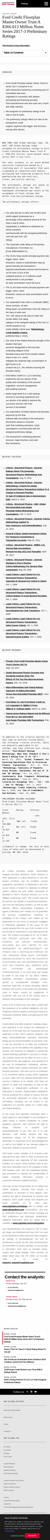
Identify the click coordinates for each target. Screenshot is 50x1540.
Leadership (7, 1504)
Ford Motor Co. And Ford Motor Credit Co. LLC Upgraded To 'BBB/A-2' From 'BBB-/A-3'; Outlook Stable (26, 705)
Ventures (6, 1453)
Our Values (7, 1447)
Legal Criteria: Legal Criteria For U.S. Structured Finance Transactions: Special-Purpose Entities (23, 633)
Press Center (8, 1456)
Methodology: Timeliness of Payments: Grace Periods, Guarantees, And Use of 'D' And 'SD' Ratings (26, 771)
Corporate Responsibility (11, 1500)
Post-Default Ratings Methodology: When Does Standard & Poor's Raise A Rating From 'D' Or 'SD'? (26, 754)
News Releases (9, 1467)
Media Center (8, 1417)
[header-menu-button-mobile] (46, 3)
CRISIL (6, 1424)
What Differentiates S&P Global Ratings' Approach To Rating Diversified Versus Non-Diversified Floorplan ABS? (25, 690)
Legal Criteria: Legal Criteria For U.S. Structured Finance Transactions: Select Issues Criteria (23, 622)
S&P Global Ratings (14, 1401)
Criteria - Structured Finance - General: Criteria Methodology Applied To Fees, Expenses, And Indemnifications (28, 522)
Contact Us (7, 1431)
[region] (25, 1527)
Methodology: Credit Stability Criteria (25, 787)
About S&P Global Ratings (12, 1410)
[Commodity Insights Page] (27, 1391)
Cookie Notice (10, 1531)
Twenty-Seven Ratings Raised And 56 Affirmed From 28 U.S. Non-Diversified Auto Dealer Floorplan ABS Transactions (28, 716)
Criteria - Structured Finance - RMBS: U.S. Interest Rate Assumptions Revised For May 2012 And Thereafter (26, 548)
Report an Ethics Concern (12, 1487)
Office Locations (9, 1490)
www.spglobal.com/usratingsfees (28, 1223)
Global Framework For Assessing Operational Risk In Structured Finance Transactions (26, 762)
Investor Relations (9, 1464)
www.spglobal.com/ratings (14, 1206)
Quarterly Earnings (10, 1470)
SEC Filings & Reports (11, 1473)
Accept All (32, 1535)
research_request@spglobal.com (18, 1262)
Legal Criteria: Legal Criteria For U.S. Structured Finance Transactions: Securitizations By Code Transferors (23, 607)
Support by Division (10, 1484)
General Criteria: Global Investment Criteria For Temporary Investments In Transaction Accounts (26, 537)
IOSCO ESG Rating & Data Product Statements (18, 1507)
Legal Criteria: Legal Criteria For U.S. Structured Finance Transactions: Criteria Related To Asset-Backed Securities (26, 592)
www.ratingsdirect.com (13, 1210)
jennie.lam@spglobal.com (16, 1290)
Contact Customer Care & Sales (14, 1480)
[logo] (8, 3)
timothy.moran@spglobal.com (17, 1306)
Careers (6, 1497)
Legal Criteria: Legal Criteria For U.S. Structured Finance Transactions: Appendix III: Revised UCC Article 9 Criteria (26, 577)
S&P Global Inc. (12, 1438)
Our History (7, 1450)
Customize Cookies (18, 1535)
